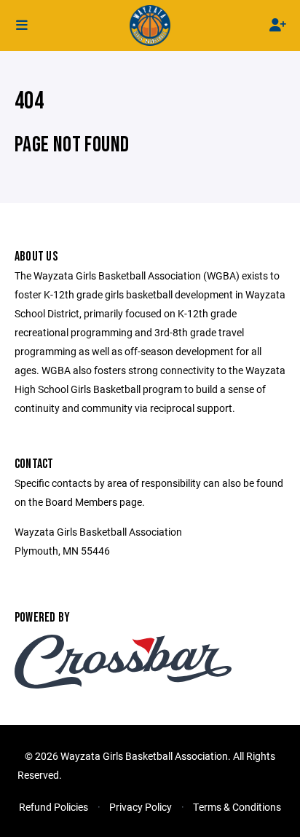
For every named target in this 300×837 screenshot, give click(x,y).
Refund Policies (53, 807)
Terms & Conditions (237, 807)
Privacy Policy (140, 807)
